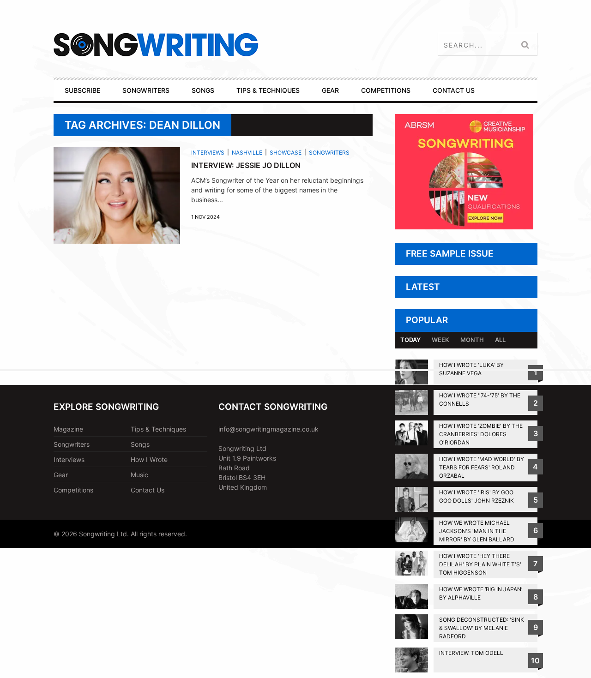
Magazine (68, 429)
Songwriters (329, 152)
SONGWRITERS (145, 90)
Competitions (73, 490)
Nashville (247, 152)
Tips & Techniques (158, 429)
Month (472, 339)
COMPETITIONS (385, 90)
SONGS (203, 90)
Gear (61, 475)
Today (410, 339)
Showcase (286, 152)
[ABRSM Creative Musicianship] (464, 227)
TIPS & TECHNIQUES (268, 90)
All (500, 339)
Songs (140, 444)
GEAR (330, 90)
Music (139, 475)
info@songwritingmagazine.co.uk (268, 429)
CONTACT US (454, 90)
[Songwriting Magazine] (211, 44)
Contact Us (147, 490)
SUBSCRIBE (82, 90)
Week (440, 339)
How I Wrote (149, 459)
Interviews (207, 152)
